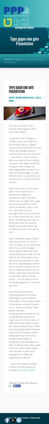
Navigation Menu (24, 28)
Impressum (35, 418)
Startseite (8, 59)
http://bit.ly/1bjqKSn (27, 370)
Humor (18, 59)
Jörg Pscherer (23, 97)
